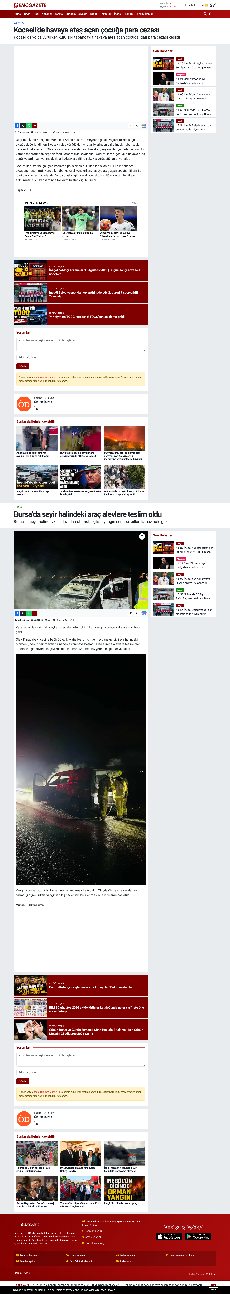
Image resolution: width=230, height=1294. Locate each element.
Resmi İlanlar (145, 13)
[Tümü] (212, 50)
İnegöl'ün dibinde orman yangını (122, 1203)
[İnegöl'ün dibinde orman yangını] (124, 1188)
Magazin (181, 74)
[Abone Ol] (144, 125)
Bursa (17, 13)
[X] (171, 1227)
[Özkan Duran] (23, 403)
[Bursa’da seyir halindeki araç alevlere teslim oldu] (81, 570)
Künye (26, 1272)
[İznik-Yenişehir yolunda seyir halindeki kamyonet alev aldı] (124, 1153)
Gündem (70, 13)
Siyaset (82, 13)
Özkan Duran (23, 132)
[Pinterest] (177, 1227)
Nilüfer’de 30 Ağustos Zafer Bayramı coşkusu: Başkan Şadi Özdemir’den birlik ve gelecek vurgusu (194, 112)
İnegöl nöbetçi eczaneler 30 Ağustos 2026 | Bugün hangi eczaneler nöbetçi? (194, 66)
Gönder (23, 366)
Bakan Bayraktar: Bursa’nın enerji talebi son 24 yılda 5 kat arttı (35, 1205)
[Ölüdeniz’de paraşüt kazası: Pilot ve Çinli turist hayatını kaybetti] (124, 476)
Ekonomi (128, 13)
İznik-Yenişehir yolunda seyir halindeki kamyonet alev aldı (120, 1169)
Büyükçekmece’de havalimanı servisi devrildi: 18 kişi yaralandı (78, 454)
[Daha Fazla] (34, 125)
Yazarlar (47, 13)
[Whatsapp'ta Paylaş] (29, 125)
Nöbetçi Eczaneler (29, 1255)
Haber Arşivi (126, 1261)
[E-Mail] (36, 408)
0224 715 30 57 (94, 1231)
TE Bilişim (211, 1274)
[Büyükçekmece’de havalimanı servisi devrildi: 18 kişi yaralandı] (80, 438)
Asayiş (59, 13)
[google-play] (198, 1236)
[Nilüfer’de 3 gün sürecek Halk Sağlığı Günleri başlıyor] (37, 1153)
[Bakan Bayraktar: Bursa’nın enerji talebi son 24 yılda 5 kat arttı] (37, 1188)
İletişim (18, 1272)
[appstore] (169, 1236)
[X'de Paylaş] (23, 125)
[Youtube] (189, 1227)
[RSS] (200, 1227)
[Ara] (205, 14)
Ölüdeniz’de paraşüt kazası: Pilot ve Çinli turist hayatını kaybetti (124, 493)
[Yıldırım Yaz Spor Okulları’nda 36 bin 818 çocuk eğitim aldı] (80, 1188)
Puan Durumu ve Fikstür (182, 1255)
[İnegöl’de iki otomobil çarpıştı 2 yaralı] (37, 476)
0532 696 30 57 (93, 1237)
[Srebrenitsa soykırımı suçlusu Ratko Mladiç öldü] (80, 476)
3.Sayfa (19, 22)
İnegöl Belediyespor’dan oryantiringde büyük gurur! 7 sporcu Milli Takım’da (194, 128)
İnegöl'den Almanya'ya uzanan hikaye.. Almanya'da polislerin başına (193, 97)
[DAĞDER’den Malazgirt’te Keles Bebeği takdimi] (80, 1153)
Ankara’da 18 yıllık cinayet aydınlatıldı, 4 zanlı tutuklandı (32, 454)
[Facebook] (166, 1227)
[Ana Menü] (214, 14)
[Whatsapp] (195, 1227)
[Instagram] (183, 1227)
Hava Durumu (78, 1255)
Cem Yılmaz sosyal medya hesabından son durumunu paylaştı (191, 81)
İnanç (117, 13)
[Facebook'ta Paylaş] (17, 125)
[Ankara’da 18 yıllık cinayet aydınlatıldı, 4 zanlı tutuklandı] (37, 438)
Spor (36, 13)
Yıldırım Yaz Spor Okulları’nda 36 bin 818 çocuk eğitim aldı (80, 1205)
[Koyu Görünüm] (209, 14)
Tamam (213, 1290)
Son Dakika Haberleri (81, 1261)
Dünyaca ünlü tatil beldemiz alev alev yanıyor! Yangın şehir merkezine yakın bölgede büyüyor (123, 455)
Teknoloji (105, 13)
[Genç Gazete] (30, 5)
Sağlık (93, 13)
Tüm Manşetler (28, 1261)
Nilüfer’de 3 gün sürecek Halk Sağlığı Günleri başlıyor (33, 1169)
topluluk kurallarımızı (46, 377)
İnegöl (27, 13)
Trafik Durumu (127, 1255)
